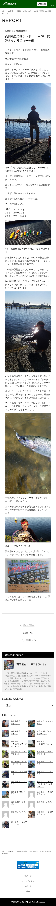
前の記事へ (28, 625)
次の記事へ (27, 640)
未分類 (10, 11)
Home (3, 11)
